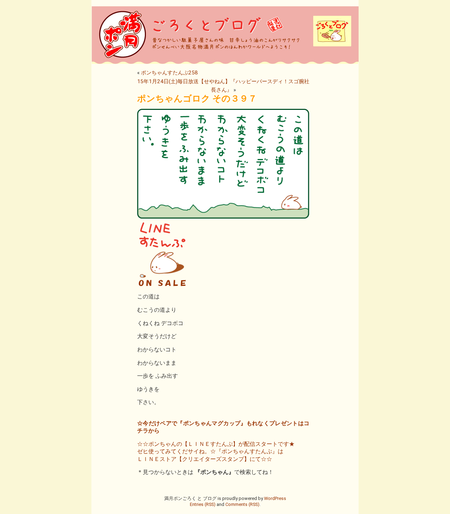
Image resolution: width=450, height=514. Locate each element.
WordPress (275, 498)
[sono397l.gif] (223, 285)
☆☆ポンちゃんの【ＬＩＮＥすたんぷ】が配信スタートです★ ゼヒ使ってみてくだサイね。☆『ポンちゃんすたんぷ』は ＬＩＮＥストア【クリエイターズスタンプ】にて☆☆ (216, 451)
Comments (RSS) (242, 504)
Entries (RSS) (203, 504)
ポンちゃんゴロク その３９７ (197, 98)
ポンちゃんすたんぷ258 (169, 73)
